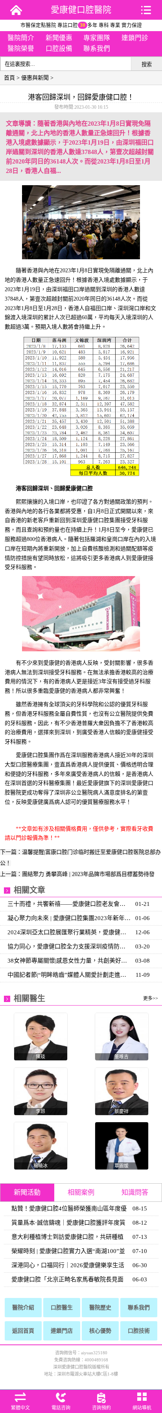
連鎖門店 (62, 1331)
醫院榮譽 (20, 48)
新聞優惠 (59, 38)
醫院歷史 (100, 1308)
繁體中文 (20, 1408)
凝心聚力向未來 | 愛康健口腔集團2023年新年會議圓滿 (69, 918)
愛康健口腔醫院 (81, 10)
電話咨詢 (61, 1408)
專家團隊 (96, 38)
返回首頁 (23, 1331)
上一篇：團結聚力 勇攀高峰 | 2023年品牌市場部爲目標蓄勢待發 (77, 874)
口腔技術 (139, 1331)
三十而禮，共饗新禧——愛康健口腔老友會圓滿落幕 (69, 904)
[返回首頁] (16, 10)
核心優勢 (100, 1331)
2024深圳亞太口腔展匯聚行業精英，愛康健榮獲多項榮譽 (69, 932)
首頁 (9, 78)
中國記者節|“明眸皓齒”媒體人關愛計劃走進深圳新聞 (69, 975)
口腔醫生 (62, 1308)
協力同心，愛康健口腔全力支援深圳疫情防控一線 (69, 946)
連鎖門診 (135, 38)
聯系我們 (96, 48)
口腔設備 (59, 48)
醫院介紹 (23, 1308)
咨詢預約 (101, 1408)
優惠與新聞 (35, 78)
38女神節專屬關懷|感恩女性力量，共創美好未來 (69, 960)
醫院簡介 (20, 38)
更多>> (150, 998)
